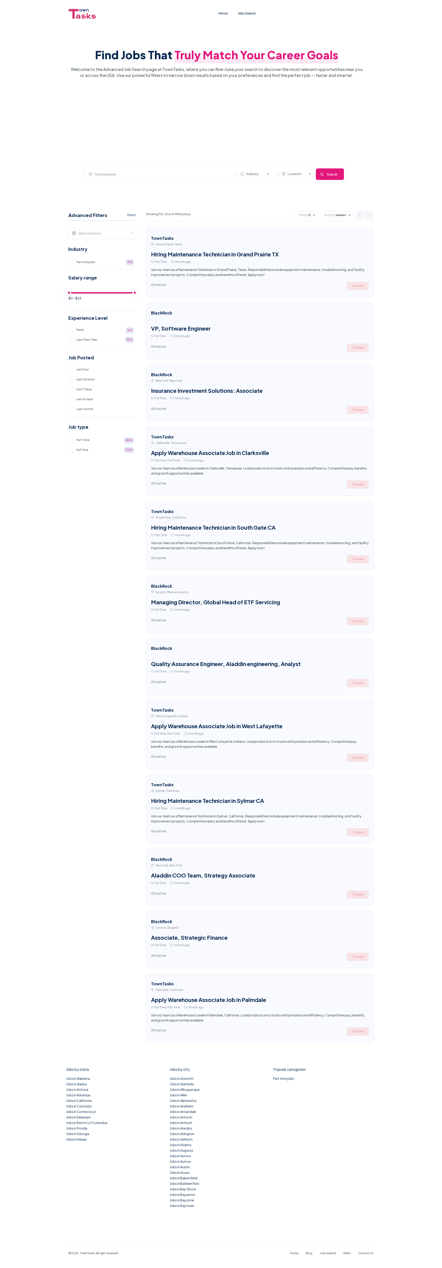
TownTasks (162, 238)
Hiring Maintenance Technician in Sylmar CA (207, 800)
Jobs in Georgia (77, 1134)
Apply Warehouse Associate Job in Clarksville (210, 452)
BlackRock (161, 312)
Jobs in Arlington (182, 1134)
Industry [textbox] (252, 174)
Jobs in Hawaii (76, 1139)
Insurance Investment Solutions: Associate (207, 390)
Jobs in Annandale (183, 1112)
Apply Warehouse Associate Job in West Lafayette (216, 725)
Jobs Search (247, 13)
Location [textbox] (295, 174)
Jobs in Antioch (181, 1117)
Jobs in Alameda (182, 1084)
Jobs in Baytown (182, 1205)
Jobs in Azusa (179, 1172)
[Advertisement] (215, 122)
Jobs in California (79, 1100)
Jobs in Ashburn (181, 1139)
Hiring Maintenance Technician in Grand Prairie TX (215, 254)
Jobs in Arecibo (181, 1128)
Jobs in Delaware (78, 1117)
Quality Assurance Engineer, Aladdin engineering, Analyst (226, 663)
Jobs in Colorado (79, 1106)
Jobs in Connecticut (81, 1112)
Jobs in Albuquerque (185, 1089)
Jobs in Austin (180, 1167)
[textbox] (103, 233)
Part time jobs (283, 1078)
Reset (131, 215)
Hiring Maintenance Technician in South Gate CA (213, 527)
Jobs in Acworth (181, 1078)
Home (223, 13)
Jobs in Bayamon (182, 1194)
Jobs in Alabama (78, 1078)
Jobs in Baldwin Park (184, 1183)
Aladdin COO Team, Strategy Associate (203, 875)
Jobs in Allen (178, 1095)
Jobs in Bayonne (182, 1200)
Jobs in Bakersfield (183, 1178)
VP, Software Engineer (181, 328)
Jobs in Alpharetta (183, 1100)
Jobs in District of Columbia (86, 1123)
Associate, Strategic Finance (189, 937)
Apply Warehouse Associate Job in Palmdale (208, 999)
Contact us (366, 1253)
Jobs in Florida (76, 1128)
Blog (309, 1253)
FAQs (347, 1253)
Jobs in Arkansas (78, 1095)
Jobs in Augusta (181, 1150)
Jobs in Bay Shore (183, 1189)
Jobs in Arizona (77, 1089)
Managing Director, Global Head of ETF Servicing (215, 602)
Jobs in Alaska (76, 1084)
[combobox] (256, 174)
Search (332, 174)
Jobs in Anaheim (181, 1106)
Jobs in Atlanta (180, 1145)
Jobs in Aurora (180, 1156)
